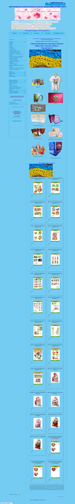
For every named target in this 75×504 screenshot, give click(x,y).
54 (58, 486)
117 (45, 489)
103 (54, 488)
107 (61, 488)
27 (58, 485)
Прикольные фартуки (38, 156)
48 (50, 486)
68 (41, 487)
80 (57, 487)
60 (31, 487)
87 (31, 488)
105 (57, 488)
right (64, 10)
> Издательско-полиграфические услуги (20, 24)
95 (41, 488)
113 (38, 489)
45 (46, 486)
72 (46, 487)
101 (50, 488)
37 (36, 486)
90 (35, 488)
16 (44, 485)
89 (34, 488)
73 (48, 487)
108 (63, 488)
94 (40, 488)
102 (52, 488)
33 (31, 486)
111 (34, 489)
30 (62, 485)
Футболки (56, 91)
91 (36, 488)
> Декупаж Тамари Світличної (40, 21)
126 (61, 489)
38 (37, 486)
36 (35, 486)
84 (62, 487)
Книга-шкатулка (38, 138)
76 (51, 487)
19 (48, 485)
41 (41, 486)
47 (49, 486)
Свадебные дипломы (38, 125)
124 (57, 489)
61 (32, 487)
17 (45, 485)
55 (59, 486)
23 (53, 485)
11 (38, 485)
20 (49, 485)
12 (39, 485)
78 (54, 487)
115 (41, 489)
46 (48, 486)
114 (39, 489)
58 (63, 486)
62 (33, 487)
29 (61, 485)
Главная (11, 494)
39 (39, 486)
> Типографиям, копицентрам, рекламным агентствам (40, 24)
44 (45, 486)
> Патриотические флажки (52, 21)
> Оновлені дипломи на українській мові (41, 26)
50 (53, 486)
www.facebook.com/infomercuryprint (47, 41)
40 (40, 486)
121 (52, 489)
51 (54, 486)
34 (32, 486)
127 (63, 489)
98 (45, 488)
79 (55, 487)
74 (49, 487)
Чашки (38, 103)
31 (63, 485)
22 (52, 485)
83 (61, 487)
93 (39, 488)
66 (39, 487)
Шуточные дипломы (55, 125)
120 (50, 489)
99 (47, 488)
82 (59, 487)
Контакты (15, 494)
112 (36, 489)
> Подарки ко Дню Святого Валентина (26, 21)
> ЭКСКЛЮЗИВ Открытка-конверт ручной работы (22, 26)
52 (55, 486)
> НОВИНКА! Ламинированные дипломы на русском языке (24, 28)
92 (38, 488)
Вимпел (38, 86)
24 (54, 485)
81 (58, 487)
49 (51, 486)
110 (32, 489)
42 (42, 486)
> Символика (14, 21)
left (10, 10)
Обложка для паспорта (56, 158)
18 (47, 485)
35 (33, 486)
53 (57, 486)
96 (43, 488)
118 (46, 489)
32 (30, 486)
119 (48, 489)
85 (63, 487)
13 (40, 485)
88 (32, 488)
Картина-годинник (38, 111)
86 (30, 488)
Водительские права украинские (56, 139)
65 (37, 487)
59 (30, 487)
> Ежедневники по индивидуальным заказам (46, 28)
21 (51, 485)
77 (53, 487)
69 (42, 487)
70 (44, 487)
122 (54, 489)
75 (50, 487)
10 (36, 485)
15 (43, 485)
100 (48, 488)
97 (44, 488)
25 (56, 485)
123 (55, 489)
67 (40, 487)
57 (62, 486)
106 (59, 488)
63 (35, 487)
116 (43, 489)
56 (61, 486)
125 (59, 489)
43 (44, 486)
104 (56, 488)
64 (36, 487)
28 (59, 485)
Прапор (55, 103)
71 (45, 487)
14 (41, 485)
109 (31, 489)
